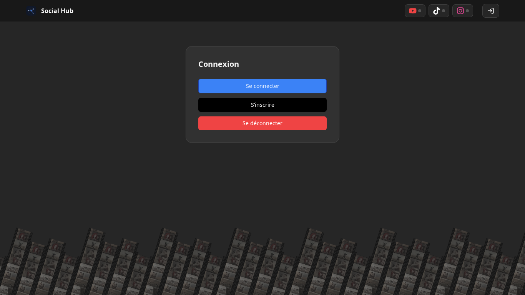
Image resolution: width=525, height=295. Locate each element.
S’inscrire (262, 104)
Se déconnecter (262, 123)
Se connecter (262, 85)
